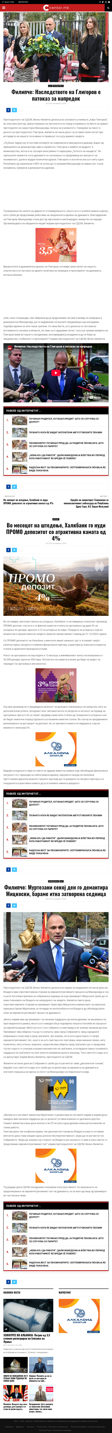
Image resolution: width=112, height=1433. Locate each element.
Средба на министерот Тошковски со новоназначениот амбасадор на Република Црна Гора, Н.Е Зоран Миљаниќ (86, 503)
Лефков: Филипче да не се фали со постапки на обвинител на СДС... (40, 1378)
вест (50, 86)
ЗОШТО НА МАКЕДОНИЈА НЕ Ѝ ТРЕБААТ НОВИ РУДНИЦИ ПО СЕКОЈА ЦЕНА (15, 1378)
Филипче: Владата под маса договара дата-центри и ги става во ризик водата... (15, 1406)
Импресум (9, 1427)
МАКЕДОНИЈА (58, 86)
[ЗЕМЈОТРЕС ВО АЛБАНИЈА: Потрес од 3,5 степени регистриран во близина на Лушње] (28, 1315)
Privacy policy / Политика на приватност (52, 1427)
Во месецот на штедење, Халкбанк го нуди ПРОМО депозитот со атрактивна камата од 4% (28, 501)
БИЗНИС (56, 519)
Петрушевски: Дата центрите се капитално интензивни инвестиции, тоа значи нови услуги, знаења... (41, 1408)
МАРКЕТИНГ (23, 2)
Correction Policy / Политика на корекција (55, 1430)
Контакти (30, 1427)
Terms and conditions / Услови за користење (88, 1427)
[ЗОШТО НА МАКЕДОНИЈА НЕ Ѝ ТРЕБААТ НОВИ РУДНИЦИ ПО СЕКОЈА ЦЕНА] (15, 1365)
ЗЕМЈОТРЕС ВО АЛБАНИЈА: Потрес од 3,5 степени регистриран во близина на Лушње (26, 1338)
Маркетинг (20, 1427)
